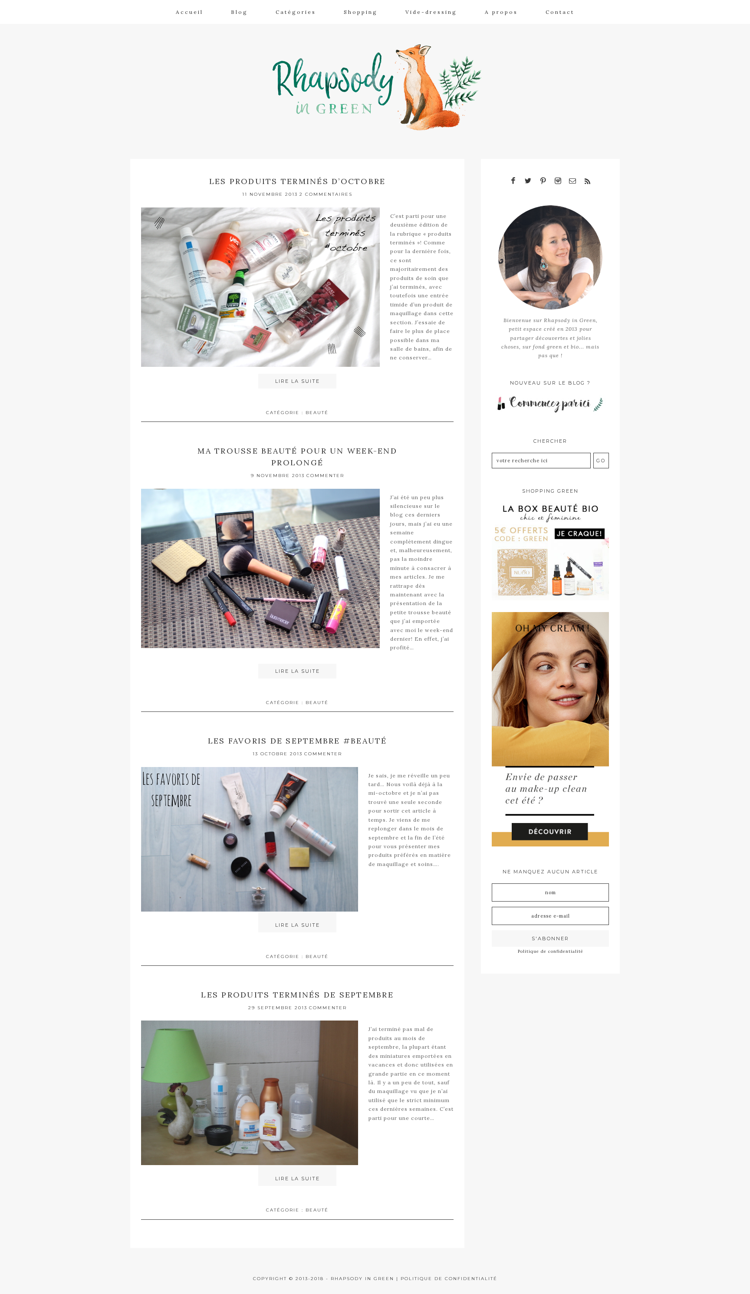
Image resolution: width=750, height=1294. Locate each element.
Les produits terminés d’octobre (297, 181)
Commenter (325, 475)
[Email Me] (572, 181)
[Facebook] (513, 181)
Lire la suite (297, 381)
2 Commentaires (325, 194)
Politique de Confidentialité (449, 1278)
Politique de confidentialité (550, 951)
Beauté (317, 412)
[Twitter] (528, 181)
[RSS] (587, 181)
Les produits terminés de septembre (297, 995)
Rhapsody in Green (381, 87)
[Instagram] (557, 181)
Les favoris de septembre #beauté (297, 741)
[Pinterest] (542, 181)
